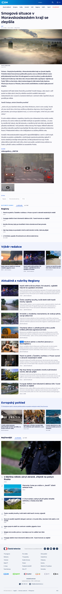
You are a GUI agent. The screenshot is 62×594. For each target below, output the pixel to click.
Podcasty (43, 560)
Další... (43, 7)
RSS (57, 590)
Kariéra (43, 563)
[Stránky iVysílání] (27, 574)
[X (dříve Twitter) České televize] (54, 548)
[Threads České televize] (57, 548)
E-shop (5, 566)
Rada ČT (6, 563)
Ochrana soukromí (22, 590)
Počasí (24, 563)
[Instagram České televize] (45, 548)
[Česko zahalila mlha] (31, 46)
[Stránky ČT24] (6, 574)
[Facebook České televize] (48, 548)
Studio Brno (44, 557)
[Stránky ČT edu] (56, 574)
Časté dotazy (7, 569)
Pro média (25, 554)
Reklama (6, 557)
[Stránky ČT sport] (16, 574)
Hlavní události (7, 7)
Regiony (38, 7)
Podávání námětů (26, 566)
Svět (32, 7)
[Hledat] (52, 2)
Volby (21, 7)
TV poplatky (25, 557)
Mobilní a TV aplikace (46, 566)
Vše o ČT (24, 569)
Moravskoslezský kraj (14, 199)
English (15, 590)
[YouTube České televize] (51, 548)
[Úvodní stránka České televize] (12, 548)
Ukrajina (15, 7)
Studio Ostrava (26, 560)
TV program (7, 554)
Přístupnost (31, 590)
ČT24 (23, 199)
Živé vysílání (44, 554)
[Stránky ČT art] (46, 574)
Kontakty (43, 569)
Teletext (6, 560)
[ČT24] (5, 2)
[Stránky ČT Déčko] (38, 574)
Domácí (27, 7)
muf (2, 26)
